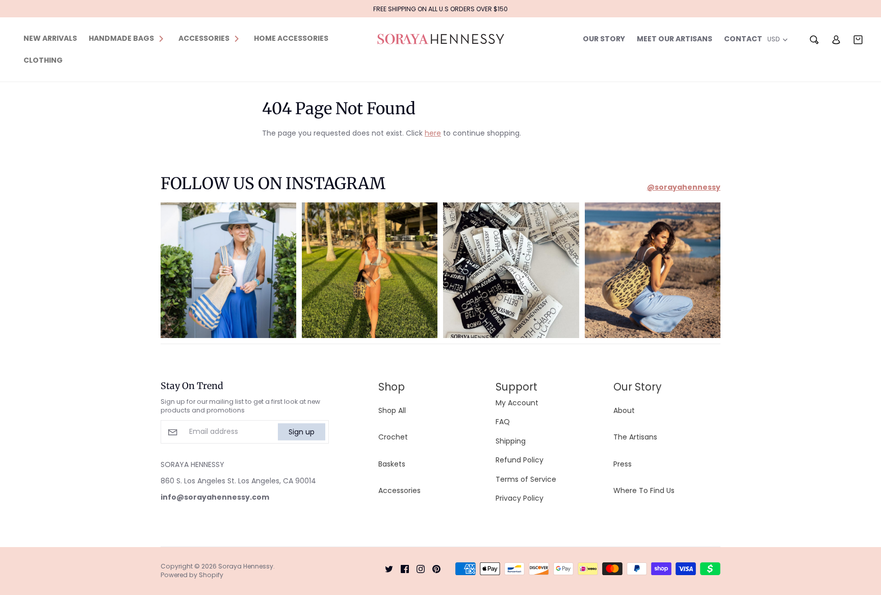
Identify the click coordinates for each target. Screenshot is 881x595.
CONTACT (743, 39)
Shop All (392, 410)
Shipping (511, 441)
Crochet (393, 437)
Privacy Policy (519, 498)
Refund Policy (519, 460)
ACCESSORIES (203, 38)
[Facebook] (401, 568)
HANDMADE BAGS (121, 38)
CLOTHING (43, 60)
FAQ (503, 422)
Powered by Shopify (192, 575)
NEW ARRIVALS (50, 38)
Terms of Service (526, 479)
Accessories (399, 490)
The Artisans (635, 437)
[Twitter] (385, 568)
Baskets (391, 464)
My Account (517, 403)
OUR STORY (604, 39)
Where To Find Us (644, 490)
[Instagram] (417, 568)
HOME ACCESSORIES (291, 38)
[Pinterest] (432, 568)
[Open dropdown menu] (161, 38)
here (433, 133)
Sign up (302, 431)
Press (622, 464)
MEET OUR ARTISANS (674, 39)
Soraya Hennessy (245, 566)
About (624, 410)
